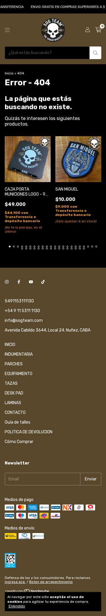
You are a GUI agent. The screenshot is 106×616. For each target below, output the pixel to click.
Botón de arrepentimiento (51, 582)
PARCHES (14, 364)
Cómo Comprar (19, 441)
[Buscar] (95, 52)
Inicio (9, 73)
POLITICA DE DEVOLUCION (28, 431)
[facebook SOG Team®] (19, 281)
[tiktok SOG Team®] (43, 281)
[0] (98, 30)
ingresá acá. (15, 582)
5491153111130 (19, 301)
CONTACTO (15, 412)
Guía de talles (17, 422)
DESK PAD (14, 393)
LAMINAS (13, 402)
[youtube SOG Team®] (31, 281)
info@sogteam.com (24, 320)
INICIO (10, 344)
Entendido (17, 606)
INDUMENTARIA (19, 354)
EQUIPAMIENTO (18, 373)
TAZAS (11, 383)
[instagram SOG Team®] (7, 281)
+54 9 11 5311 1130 (22, 310)
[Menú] (7, 30)
